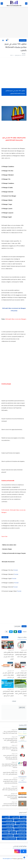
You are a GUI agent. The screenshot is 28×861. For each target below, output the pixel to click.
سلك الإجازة (9, 826)
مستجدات (5, 832)
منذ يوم (14, 777)
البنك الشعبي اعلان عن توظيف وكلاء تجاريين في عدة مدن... (8, 675)
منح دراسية (9, 835)
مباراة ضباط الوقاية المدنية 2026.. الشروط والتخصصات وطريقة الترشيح (9, 804)
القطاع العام (23, 823)
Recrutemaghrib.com (7, 858)
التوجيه (6, 817)
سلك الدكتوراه (22, 829)
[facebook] (24, 851)
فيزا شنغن (12, 832)
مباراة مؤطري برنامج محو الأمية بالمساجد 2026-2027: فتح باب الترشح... (9, 655)
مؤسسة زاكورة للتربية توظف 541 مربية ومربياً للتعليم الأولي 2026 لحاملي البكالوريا (10, 740)
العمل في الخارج (22, 820)
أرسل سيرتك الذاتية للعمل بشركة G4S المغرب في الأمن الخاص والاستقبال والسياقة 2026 (10, 757)
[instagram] (17, 851)
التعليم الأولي (15, 817)
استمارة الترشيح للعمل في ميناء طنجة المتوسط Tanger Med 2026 (10, 732)
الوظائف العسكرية (10, 823)
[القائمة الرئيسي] (26, 3)
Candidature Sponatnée (9, 838)
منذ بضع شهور (10, 670)
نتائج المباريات (22, 838)
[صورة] (22, 731)
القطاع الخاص (23, 40)
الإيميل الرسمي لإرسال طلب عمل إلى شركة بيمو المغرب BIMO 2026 (9, 789)
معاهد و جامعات (22, 835)
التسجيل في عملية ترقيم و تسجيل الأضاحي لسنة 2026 (21, 693)
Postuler (16, 570)
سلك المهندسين (22, 832)
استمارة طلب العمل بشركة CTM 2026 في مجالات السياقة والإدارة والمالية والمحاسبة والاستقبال (10, 781)
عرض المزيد (5, 637)
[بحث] (2, 3)
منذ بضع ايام (23, 650)
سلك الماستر (9, 829)
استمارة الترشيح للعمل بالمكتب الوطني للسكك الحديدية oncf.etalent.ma (10, 797)
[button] (20, 631)
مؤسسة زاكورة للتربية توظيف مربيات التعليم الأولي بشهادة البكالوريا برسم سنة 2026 (9, 765)
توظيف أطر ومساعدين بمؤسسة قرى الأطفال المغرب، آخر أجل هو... (8, 693)
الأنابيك (24, 817)
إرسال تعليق (22, 707)
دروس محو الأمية (22, 826)
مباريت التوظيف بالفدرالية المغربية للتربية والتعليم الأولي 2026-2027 (20, 654)
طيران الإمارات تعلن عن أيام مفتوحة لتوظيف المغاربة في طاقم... (21, 675)
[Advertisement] (14, 22)
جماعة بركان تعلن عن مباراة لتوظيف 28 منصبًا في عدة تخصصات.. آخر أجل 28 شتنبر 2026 (9, 748)
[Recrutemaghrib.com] (14, 3)
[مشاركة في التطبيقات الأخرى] (6, 631)
